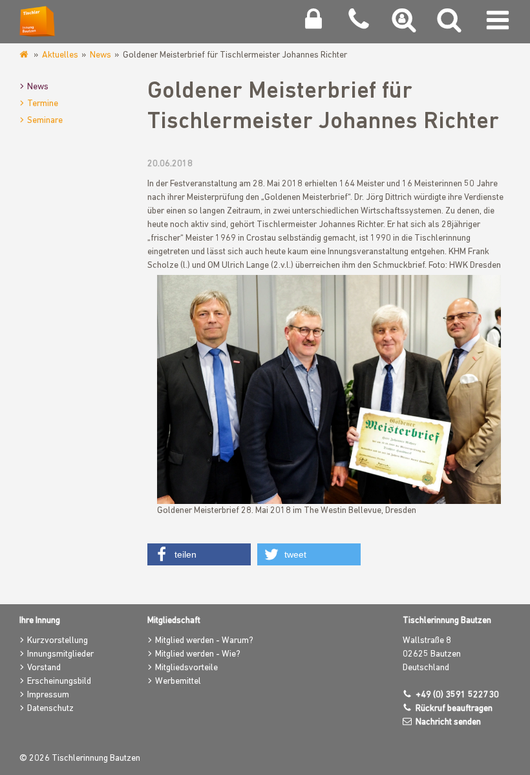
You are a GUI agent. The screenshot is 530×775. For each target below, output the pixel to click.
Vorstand (44, 668)
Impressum (48, 695)
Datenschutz (50, 709)
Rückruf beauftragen (454, 709)
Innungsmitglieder (60, 654)
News (100, 55)
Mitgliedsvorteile (186, 668)
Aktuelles (60, 55)
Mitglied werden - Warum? (204, 641)
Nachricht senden (448, 722)
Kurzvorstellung (57, 641)
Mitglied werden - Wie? (197, 654)
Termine (42, 104)
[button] (199, 554)
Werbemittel (178, 681)
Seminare (45, 121)
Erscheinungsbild (59, 681)
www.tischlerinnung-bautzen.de (24, 55)
